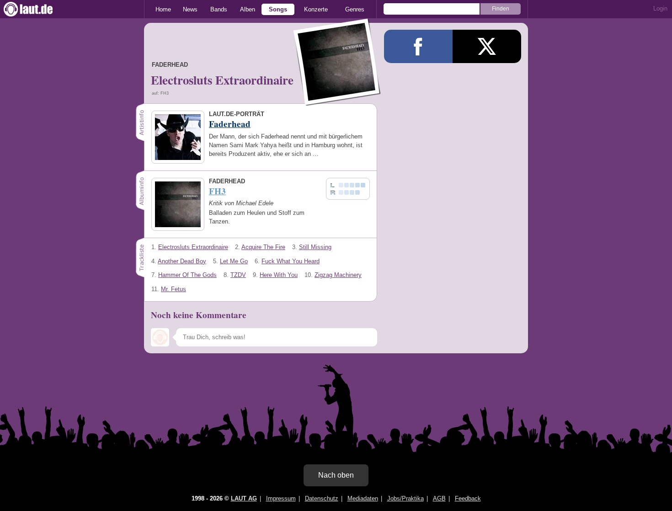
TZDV (238, 274)
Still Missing (315, 247)
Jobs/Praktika (405, 498)
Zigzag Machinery (338, 274)
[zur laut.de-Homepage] (36, 9)
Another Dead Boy (182, 261)
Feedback (468, 498)
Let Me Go (234, 261)
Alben (247, 9)
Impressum (281, 498)
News (190, 9)
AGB (439, 498)
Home (163, 9)
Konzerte (316, 9)
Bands (218, 9)
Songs (278, 9)
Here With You (279, 274)
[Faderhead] (337, 99)
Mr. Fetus (173, 289)
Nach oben (336, 475)
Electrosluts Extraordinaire (193, 247)
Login (660, 8)
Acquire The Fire (263, 247)
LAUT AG (244, 498)
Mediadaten (362, 498)
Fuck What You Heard (290, 261)
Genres (354, 9)
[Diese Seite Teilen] (418, 46)
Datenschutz (321, 498)
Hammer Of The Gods (187, 274)
